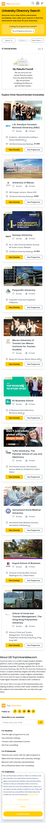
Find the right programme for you (15, 734)
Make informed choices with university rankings (21, 758)
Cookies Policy (33, 795)
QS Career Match (7, 684)
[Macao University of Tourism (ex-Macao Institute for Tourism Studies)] (8, 341)
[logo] (11, 3)
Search (7, 40)
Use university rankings (11, 738)
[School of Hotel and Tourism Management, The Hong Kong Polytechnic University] (8, 614)
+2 (29, 525)
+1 (41, 359)
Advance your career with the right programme (21, 755)
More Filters (36, 40)
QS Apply (16, 677)
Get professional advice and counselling (18, 765)
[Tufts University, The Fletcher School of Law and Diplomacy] (8, 452)
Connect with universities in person (16, 741)
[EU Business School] (8, 402)
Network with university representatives (18, 762)
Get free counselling (10, 745)
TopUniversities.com (8, 661)
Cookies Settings (23, 799)
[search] (33, 3)
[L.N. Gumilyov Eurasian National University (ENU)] (8, 126)
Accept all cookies (23, 814)
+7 (26, 140)
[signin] (38, 2)
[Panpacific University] (8, 291)
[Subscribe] (40, 722)
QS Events (4, 677)
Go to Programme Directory (22, 31)
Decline (23, 807)
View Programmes (33, 150)
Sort (39, 49)
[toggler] (42, 2)
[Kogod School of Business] (8, 564)
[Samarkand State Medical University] (8, 511)
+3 (23, 413)
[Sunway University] (8, 236)
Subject (22, 40)
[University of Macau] (8, 184)
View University (14, 150)
